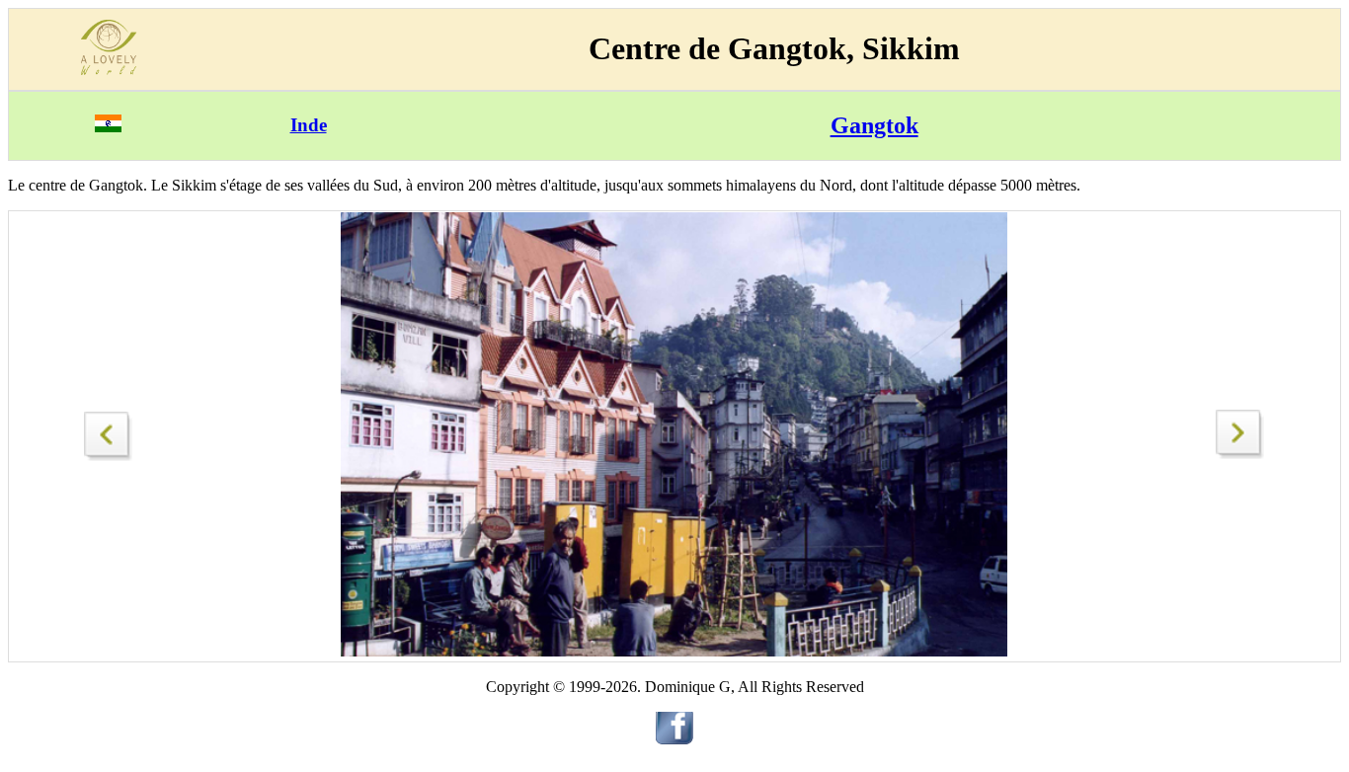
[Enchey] (1240, 453)
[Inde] (108, 126)
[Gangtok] (108, 431)
